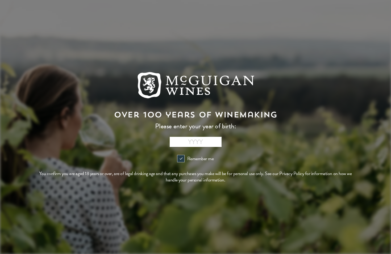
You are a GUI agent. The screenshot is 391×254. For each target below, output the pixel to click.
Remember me (200, 158)
